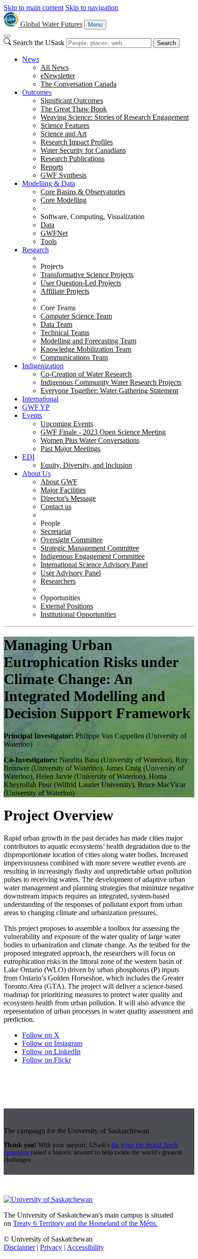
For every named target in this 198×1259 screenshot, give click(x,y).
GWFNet (54, 233)
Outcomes (37, 92)
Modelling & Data (48, 183)
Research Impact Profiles (77, 142)
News (30, 59)
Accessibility (85, 1247)
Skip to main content (34, 8)
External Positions (67, 606)
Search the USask (38, 42)
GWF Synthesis (64, 175)
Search (166, 43)
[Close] (7, 36)
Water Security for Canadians (83, 150)
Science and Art (64, 134)
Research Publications (73, 158)
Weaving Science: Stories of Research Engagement (115, 117)
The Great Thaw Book (74, 109)
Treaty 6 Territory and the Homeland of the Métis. (85, 1223)
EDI (28, 457)
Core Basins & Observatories (83, 192)
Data (47, 225)
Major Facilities (63, 490)
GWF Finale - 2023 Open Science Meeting (103, 432)
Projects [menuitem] (52, 266)
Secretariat (56, 531)
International (40, 399)
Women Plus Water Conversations (90, 440)
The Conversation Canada (78, 84)
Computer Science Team (76, 316)
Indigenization (43, 366)
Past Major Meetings (70, 449)
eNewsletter (58, 76)
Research (35, 250)
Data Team (56, 324)
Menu (95, 24)
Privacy (51, 1247)
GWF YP (36, 407)
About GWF (59, 482)
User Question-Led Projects (81, 283)
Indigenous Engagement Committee (93, 556)
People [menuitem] (50, 523)
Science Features (65, 125)
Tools (49, 241)
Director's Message (68, 498)
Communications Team (74, 357)
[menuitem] (108, 71)
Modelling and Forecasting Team (88, 341)
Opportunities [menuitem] (60, 598)
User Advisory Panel (71, 573)
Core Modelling (64, 200)
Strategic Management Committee (90, 548)
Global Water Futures (51, 24)
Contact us (56, 507)
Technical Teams (65, 333)
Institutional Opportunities (78, 614)
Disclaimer (19, 1247)
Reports (52, 167)
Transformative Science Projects (87, 274)
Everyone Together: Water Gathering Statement (109, 391)
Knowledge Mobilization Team (86, 349)
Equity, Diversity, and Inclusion (86, 465)
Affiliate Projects (65, 291)
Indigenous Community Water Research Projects (111, 382)
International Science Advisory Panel (94, 565)
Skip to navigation (91, 8)
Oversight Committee (72, 540)
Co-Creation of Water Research (86, 374)
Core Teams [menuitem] (58, 308)
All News (55, 67)
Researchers (58, 581)
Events (32, 415)
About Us (36, 473)
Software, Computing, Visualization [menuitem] (93, 216)
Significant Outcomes (72, 100)
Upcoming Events (67, 424)
